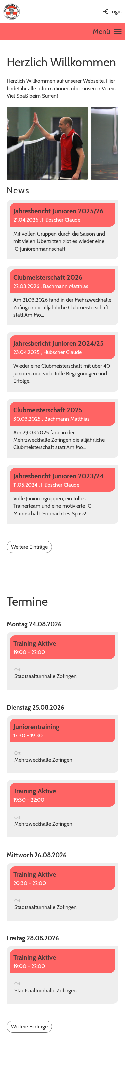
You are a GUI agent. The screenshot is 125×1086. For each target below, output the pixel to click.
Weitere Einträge (29, 547)
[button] (62, 661)
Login (115, 11)
